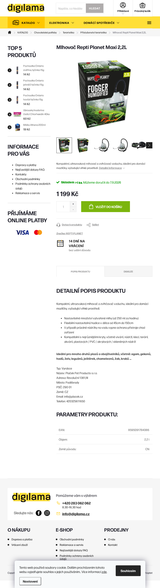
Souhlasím (128, 570)
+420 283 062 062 (76, 503)
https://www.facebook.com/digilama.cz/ (39, 513)
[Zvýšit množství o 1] (73, 204)
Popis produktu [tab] (80, 271)
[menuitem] (26, 23)
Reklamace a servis (27, 193)
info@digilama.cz (76, 513)
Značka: (69, 233)
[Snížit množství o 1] (73, 209)
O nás (111, 539)
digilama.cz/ (47, 513)
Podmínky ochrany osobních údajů (77, 557)
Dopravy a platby (25, 165)
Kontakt (112, 544)
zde (104, 572)
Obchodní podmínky (27, 179)
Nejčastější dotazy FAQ (29, 169)
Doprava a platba (22, 539)
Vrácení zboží (20, 544)
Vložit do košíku (109, 206)
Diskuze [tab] (128, 271)
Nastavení (30, 581)
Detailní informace (110, 168)
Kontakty (20, 174)
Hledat (94, 8)
